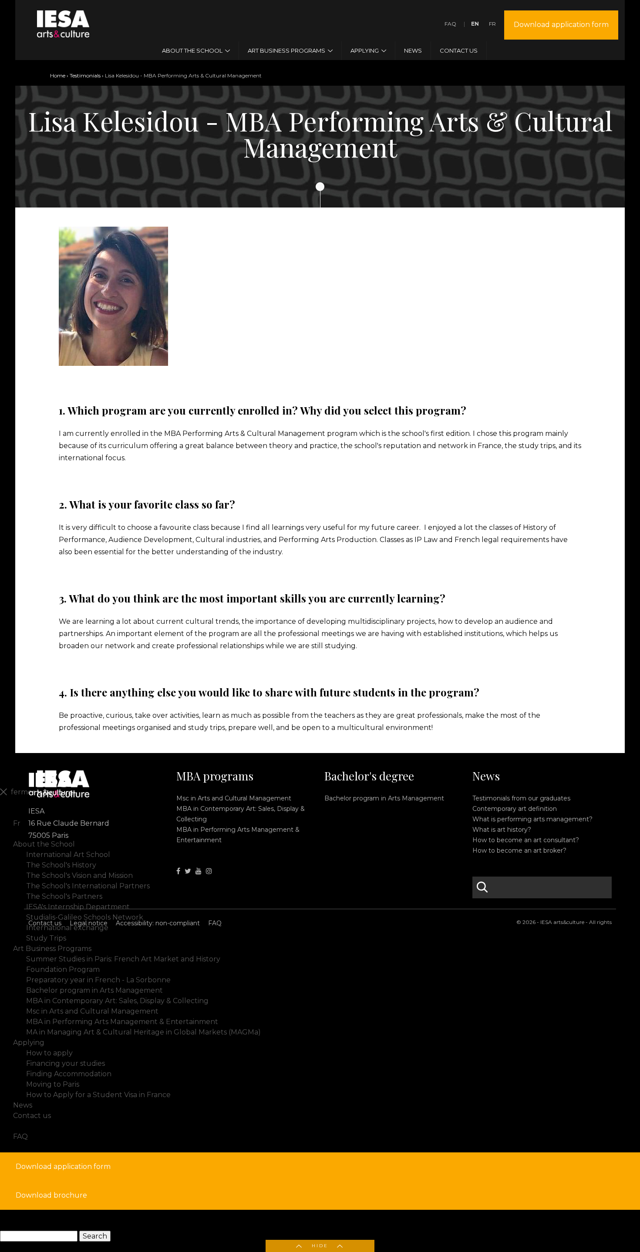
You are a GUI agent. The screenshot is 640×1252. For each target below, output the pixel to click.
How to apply (49, 1053)
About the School (44, 844)
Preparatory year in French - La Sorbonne (98, 980)
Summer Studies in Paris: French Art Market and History (123, 959)
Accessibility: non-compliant (158, 923)
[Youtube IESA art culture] (198, 871)
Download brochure (51, 1195)
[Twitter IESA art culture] (188, 871)
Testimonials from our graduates (521, 798)
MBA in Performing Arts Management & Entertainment (122, 1022)
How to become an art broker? (519, 850)
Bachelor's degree (369, 776)
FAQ (450, 23)
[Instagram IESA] (209, 871)
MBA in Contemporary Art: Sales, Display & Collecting (117, 1001)
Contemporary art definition (514, 809)
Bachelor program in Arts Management (384, 798)
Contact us (44, 923)
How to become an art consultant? (525, 840)
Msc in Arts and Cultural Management (233, 798)
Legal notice (89, 923)
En (475, 23)
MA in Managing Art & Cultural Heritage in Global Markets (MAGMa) (143, 1032)
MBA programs (214, 776)
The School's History (61, 865)
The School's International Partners (88, 886)
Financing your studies (65, 1063)
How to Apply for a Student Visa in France (98, 1095)
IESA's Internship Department (78, 907)
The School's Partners (64, 896)
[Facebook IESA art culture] (178, 871)
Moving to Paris (52, 1084)
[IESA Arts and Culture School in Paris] (63, 32)
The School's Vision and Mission (79, 875)
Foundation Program (63, 969)
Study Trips (46, 938)
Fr (492, 23)
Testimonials (85, 75)
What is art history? (501, 830)
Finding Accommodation (68, 1074)
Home (57, 75)
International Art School (68, 854)
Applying (28, 1042)
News (486, 776)
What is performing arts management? (532, 819)
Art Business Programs (52, 948)
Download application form (561, 24)
